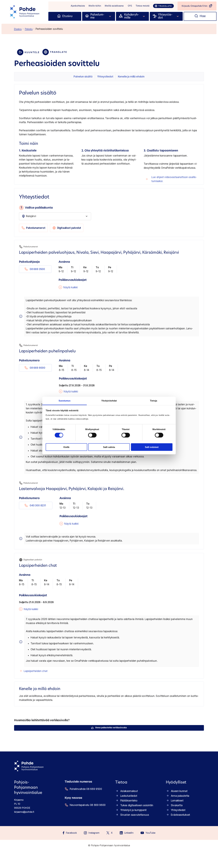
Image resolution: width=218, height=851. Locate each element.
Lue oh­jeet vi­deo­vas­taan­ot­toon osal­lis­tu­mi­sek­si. (174, 179)
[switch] (92, 435)
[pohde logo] (24, 11)
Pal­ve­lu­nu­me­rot (35, 227)
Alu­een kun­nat (179, 791)
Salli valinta (109, 447)
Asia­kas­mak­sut (129, 791)
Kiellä (66, 447)
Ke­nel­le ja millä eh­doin (131, 76)
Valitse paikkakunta (37, 207)
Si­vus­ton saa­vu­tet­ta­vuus (134, 814)
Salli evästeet (152, 447)
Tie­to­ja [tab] (153, 400)
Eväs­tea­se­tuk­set (180, 814)
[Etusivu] (59, 16)
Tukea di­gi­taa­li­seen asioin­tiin (136, 805)
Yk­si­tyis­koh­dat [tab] (109, 400)
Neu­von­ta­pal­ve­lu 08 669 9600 (88, 805)
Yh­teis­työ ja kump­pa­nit (133, 810)
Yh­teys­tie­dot (105, 76)
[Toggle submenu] (110, 16)
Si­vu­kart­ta (177, 805)
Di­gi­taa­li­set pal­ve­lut (69, 227)
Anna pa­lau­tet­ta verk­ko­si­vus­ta (111, 728)
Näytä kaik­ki (70, 287)
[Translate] (163, 6)
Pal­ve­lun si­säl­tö (83, 76)
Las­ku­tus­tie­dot (128, 795)
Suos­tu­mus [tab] (65, 400)
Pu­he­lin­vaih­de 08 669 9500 (86, 789)
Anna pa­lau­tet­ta (180, 795)
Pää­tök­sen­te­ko (128, 800)
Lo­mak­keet (177, 800)
